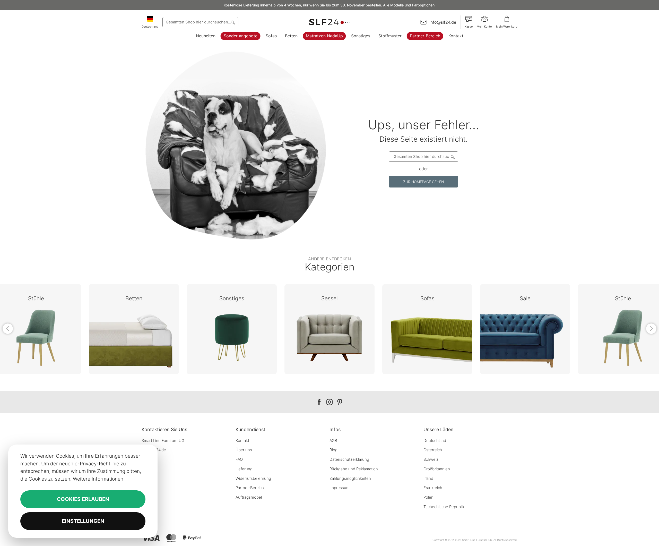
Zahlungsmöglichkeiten (350, 478)
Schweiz (430, 459)
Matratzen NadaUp (324, 35)
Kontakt (455, 35)
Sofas (271, 35)
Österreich (432, 449)
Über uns (244, 449)
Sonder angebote (240, 35)
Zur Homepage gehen (423, 182)
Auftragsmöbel (249, 497)
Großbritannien (436, 468)
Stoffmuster (390, 35)
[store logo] (329, 22)
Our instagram (329, 402)
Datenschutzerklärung (349, 459)
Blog (333, 449)
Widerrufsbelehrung (253, 478)
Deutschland (434, 440)
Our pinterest (340, 402)
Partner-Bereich (425, 35)
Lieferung (244, 468)
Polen (428, 497)
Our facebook (319, 402)
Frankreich (432, 487)
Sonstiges (360, 35)
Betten (291, 35)
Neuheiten (205, 35)
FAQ (239, 459)
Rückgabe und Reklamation (354, 468)
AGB (333, 440)
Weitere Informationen (98, 479)
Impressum (340, 487)
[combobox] (200, 22)
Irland (428, 478)
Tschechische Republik (443, 506)
